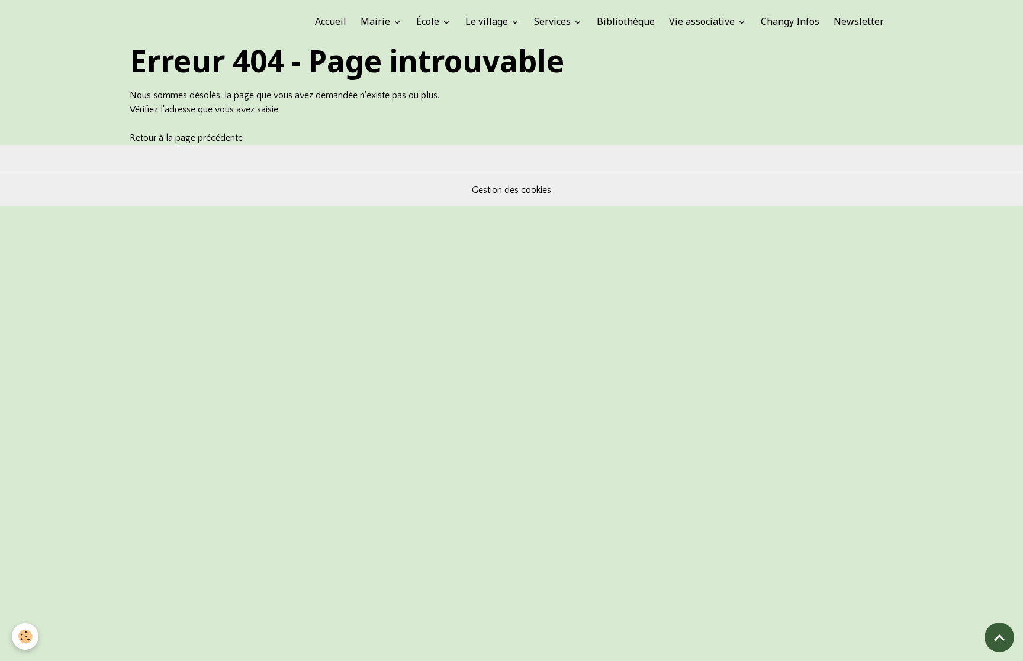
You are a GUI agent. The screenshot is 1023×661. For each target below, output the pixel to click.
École (429, 21)
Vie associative (703, 21)
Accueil (330, 21)
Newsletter (859, 21)
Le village (487, 21)
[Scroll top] (999, 637)
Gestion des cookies (511, 190)
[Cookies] (25, 636)
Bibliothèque (626, 21)
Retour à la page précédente (186, 138)
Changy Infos (790, 21)
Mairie (377, 21)
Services (553, 21)
